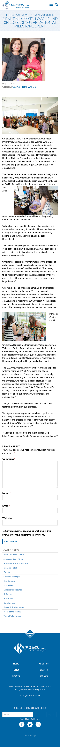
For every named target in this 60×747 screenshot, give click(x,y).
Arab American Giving (13, 559)
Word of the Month (12, 612)
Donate (44, 676)
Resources (8, 598)
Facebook (21, 724)
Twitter (30, 724)
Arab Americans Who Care (25, 87)
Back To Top (30, 735)
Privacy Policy (39, 689)
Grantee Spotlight (11, 576)
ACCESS (36, 695)
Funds (16, 670)
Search (56, 4)
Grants (44, 670)
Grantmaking (9, 581)
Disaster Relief (10, 568)
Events (6, 572)
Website (7, 518)
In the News (8, 585)
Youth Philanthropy (12, 616)
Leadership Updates (12, 590)
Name (6, 493)
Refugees (7, 594)
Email (6, 505)
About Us (44, 663)
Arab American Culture (13, 554)
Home (16, 663)
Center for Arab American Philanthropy (15, 5)
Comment (8, 459)
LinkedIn (38, 724)
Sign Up (51, 714)
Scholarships (9, 603)
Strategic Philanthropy (13, 607)
